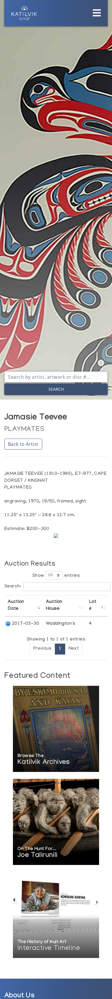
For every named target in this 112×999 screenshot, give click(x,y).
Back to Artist (23, 444)
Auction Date (16, 605)
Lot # (92, 605)
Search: (12, 586)
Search (56, 389)
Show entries (56, 575)
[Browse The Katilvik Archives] (56, 729)
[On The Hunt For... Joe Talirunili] (56, 822)
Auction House (54, 605)
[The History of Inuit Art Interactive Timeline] (56, 915)
